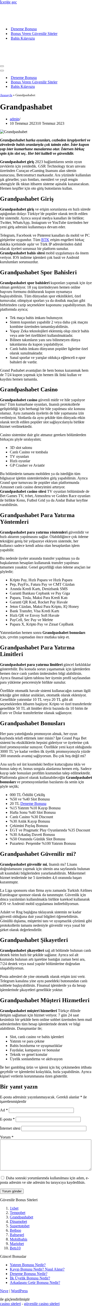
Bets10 (15, 1248)
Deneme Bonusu (24, 29)
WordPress (19, 1291)
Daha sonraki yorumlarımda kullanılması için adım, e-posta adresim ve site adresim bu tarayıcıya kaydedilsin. (44, 1180)
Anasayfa (6, 95)
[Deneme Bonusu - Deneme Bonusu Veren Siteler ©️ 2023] (46, 13)
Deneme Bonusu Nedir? (28, 1274)
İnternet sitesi (10, 1128)
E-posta (7, 1119)
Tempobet (17, 1213)
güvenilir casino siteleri (42, 1304)
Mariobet (17, 1244)
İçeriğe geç (8, 2)
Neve (4, 1291)
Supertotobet (19, 1226)
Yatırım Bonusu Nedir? (28, 1265)
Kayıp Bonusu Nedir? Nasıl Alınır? (37, 1269)
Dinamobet (18, 1221)
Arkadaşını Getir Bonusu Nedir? (35, 1282)
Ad (4, 1110)
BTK (45, 240)
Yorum (6, 1137)
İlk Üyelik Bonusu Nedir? (30, 1278)
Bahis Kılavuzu (23, 38)
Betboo (15, 1230)
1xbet (14, 1208)
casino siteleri (10, 1304)
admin (14, 119)
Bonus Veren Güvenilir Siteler (34, 33)
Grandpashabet (21, 1217)
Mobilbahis (18, 1239)
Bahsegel (17, 1235)
